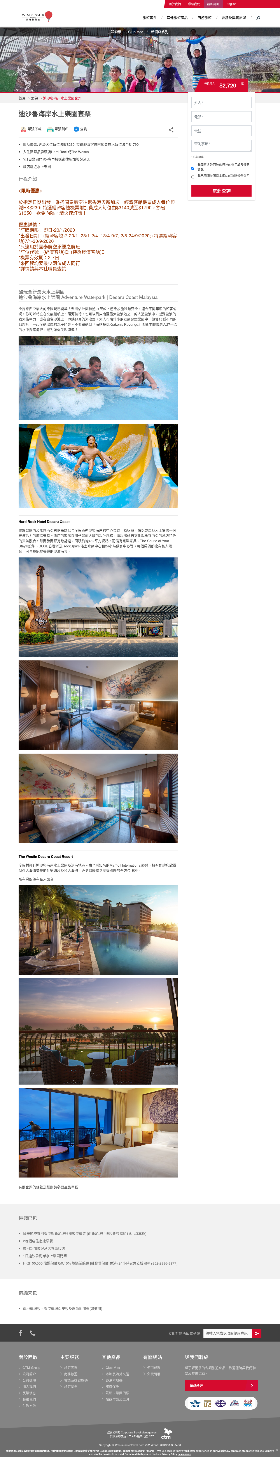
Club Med (135, 31)
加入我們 (29, 1386)
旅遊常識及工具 (117, 1399)
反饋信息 (29, 1393)
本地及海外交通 (117, 1374)
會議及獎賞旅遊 (234, 17)
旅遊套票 (150, 17)
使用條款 (154, 1368)
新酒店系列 (159, 31)
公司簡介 (29, 1374)
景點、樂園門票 (117, 1393)
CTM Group (31, 1368)
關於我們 (175, 4)
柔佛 (34, 98)
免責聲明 (154, 1374)
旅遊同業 (71, 1386)
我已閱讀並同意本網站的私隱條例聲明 (224, 175)
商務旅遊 (205, 17)
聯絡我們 (194, 4)
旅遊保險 (112, 1386)
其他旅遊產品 (177, 17)
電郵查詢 (221, 190)
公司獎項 (29, 1380)
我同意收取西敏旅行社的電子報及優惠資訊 (224, 166)
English (231, 4)
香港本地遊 (114, 1380)
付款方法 (29, 1405)
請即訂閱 (213, 4)
